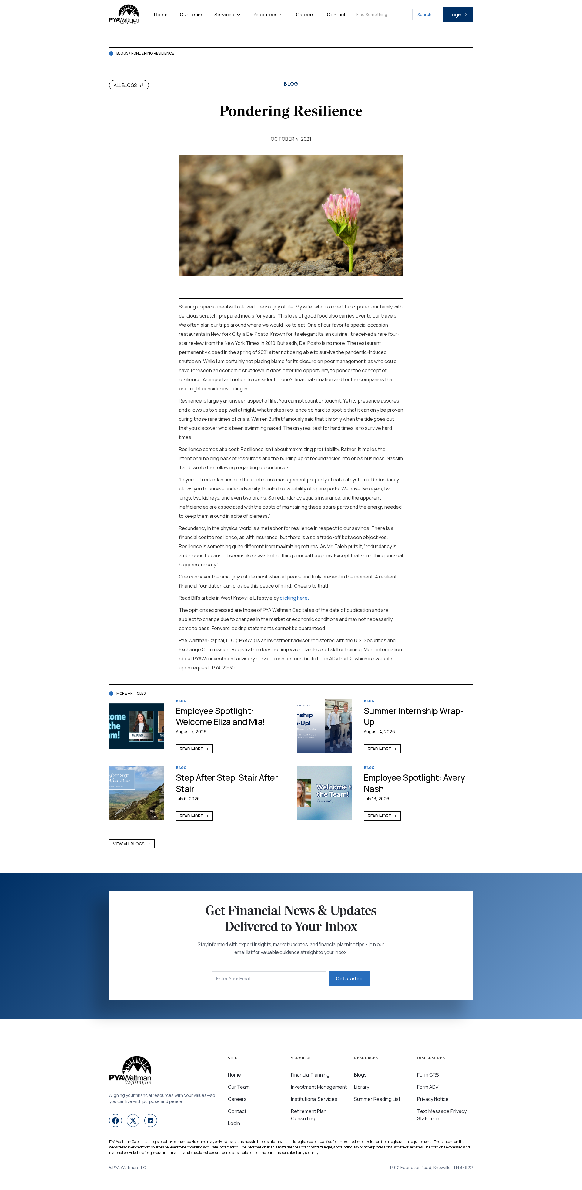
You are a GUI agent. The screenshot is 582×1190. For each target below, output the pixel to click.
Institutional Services (314, 1099)
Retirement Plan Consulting (308, 1115)
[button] (227, 14)
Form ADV (428, 1087)
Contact (336, 14)
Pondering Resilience (152, 53)
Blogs (122, 53)
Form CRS (428, 1074)
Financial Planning (310, 1074)
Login (234, 1123)
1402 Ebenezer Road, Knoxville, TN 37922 (431, 1167)
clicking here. (294, 598)
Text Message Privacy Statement (442, 1115)
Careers (305, 14)
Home (161, 14)
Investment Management (319, 1087)
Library (361, 1087)
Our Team (191, 14)
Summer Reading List (377, 1099)
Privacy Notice (433, 1099)
